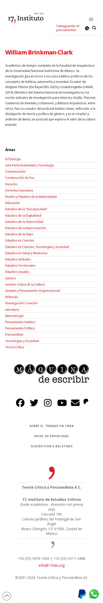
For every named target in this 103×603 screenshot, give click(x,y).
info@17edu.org (51, 565)
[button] (91, 19)
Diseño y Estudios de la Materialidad (31, 197)
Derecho (11, 184)
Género (10, 278)
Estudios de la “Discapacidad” (26, 209)
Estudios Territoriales (20, 265)
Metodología (14, 316)
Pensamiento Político (20, 328)
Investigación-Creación (21, 303)
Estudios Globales (18, 259)
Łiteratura (12, 309)
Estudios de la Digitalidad (23, 215)
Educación (12, 203)
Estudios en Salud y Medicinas (26, 253)
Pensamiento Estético (20, 322)
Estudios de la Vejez (19, 234)
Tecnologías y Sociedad (22, 341)
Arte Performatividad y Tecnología (29, 165)
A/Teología (13, 159)
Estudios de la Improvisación (25, 228)
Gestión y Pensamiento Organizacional (32, 291)
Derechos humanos (19, 190)
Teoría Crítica (14, 347)
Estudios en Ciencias (19, 240)
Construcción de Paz (19, 178)
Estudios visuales (17, 272)
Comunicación (15, 171)
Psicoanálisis (14, 334)
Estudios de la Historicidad (24, 222)
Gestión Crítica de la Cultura (25, 284)
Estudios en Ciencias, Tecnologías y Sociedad (37, 247)
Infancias (11, 297)
